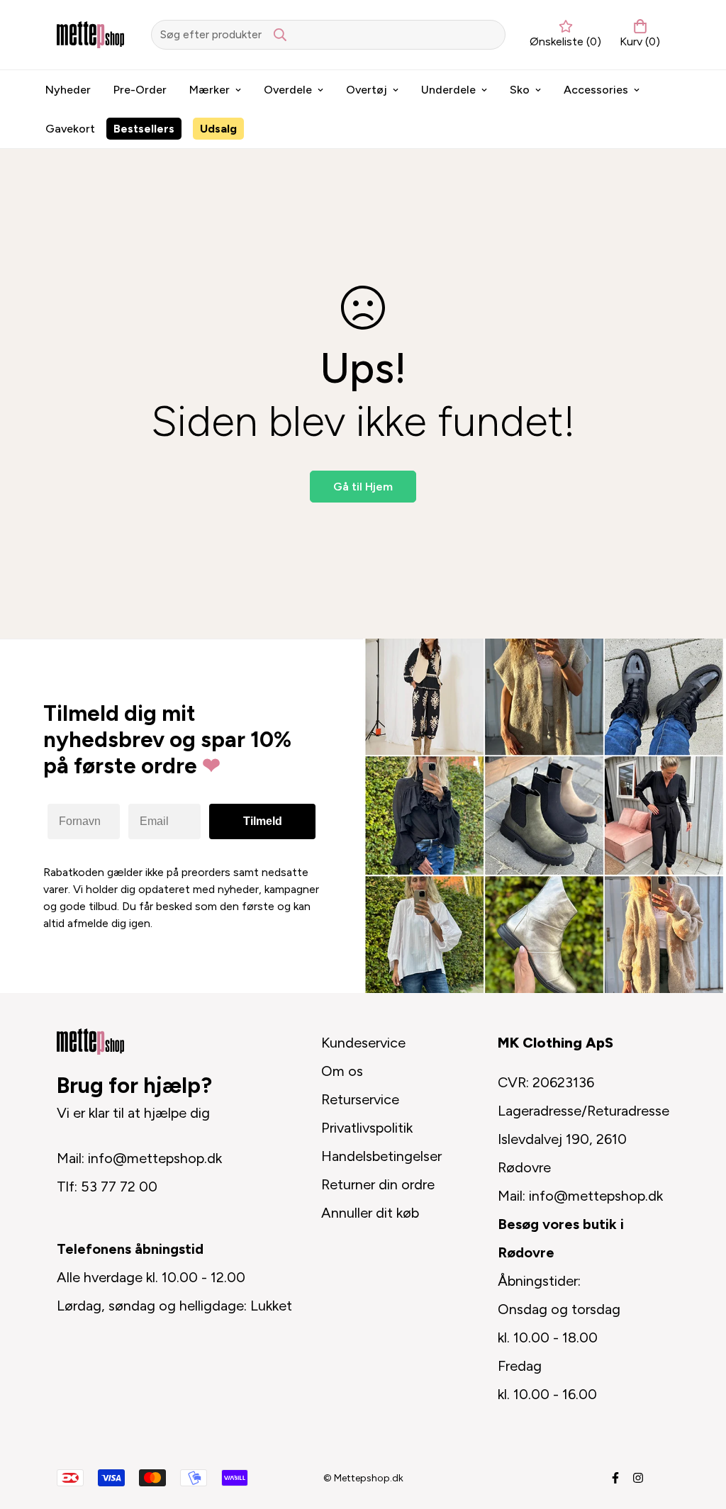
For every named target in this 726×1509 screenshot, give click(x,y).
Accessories (596, 89)
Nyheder (68, 89)
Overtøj (366, 89)
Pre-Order (140, 89)
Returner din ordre (378, 1184)
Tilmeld (262, 821)
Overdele (288, 89)
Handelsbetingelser (381, 1156)
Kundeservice (363, 1042)
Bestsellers (143, 128)
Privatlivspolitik (367, 1127)
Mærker (209, 89)
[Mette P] (90, 34)
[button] (637, 35)
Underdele (448, 89)
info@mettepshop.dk (155, 1158)
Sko (520, 89)
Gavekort (70, 128)
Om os (342, 1070)
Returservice (360, 1099)
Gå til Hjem (363, 486)
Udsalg (218, 128)
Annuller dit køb (370, 1212)
